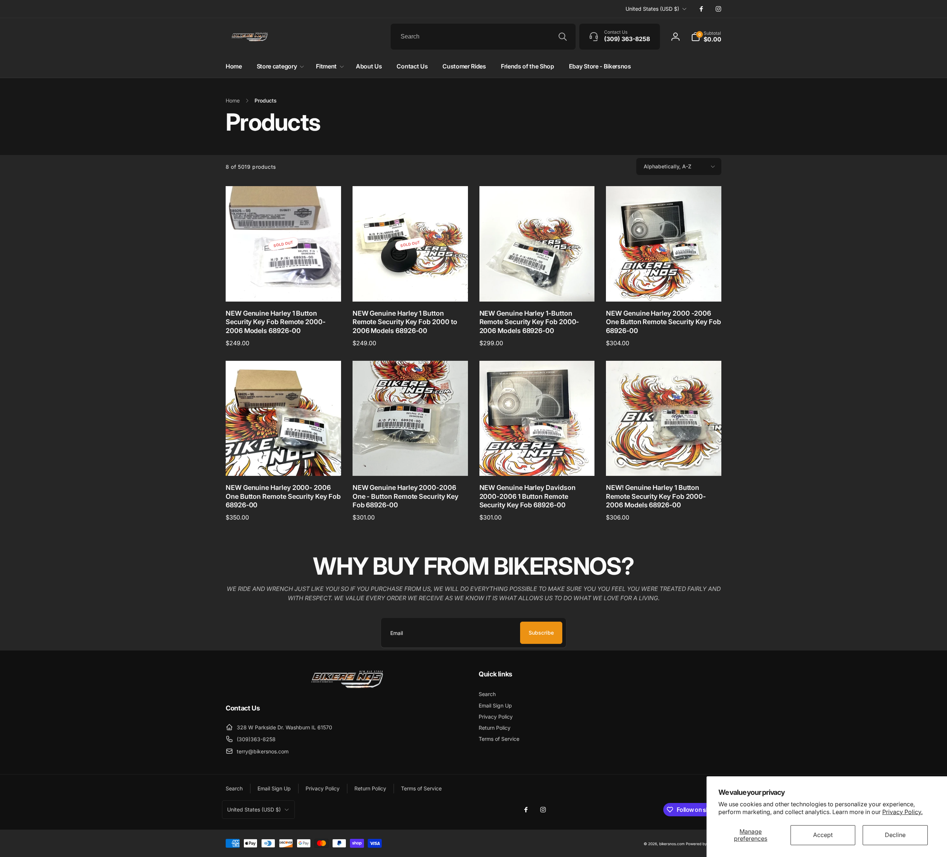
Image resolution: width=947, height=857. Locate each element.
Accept (823, 834)
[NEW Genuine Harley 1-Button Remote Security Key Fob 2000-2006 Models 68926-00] (537, 288)
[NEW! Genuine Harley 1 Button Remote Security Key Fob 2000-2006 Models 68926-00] (664, 462)
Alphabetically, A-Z (667, 166)
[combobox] (483, 37)
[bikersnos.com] (347, 687)
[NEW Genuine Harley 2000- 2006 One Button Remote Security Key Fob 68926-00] (284, 462)
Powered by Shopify (703, 843)
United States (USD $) (652, 9)
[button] (706, 36)
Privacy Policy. (902, 812)
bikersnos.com (672, 843)
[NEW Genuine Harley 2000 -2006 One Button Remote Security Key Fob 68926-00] (664, 288)
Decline (895, 834)
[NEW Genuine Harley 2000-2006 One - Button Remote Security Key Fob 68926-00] (410, 462)
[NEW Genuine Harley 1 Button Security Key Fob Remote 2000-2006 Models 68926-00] (284, 288)
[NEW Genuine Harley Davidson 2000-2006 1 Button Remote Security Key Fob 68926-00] (537, 462)
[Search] (562, 36)
